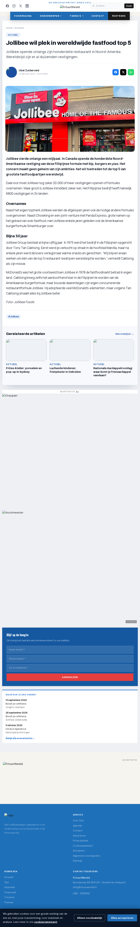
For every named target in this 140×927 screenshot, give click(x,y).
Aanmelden (70, 677)
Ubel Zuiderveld (29, 70)
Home (9, 27)
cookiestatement (45, 922)
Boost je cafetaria (16, 716)
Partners (119, 16)
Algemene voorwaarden (86, 855)
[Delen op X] (123, 72)
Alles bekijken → (124, 334)
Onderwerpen (51, 16)
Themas (8, 902)
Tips (6, 882)
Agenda (77, 825)
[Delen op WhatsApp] (131, 72)
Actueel (19, 27)
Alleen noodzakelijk (89, 918)
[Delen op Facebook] (115, 72)
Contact (98, 16)
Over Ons (78, 820)
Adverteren (79, 835)
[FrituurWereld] (70, 779)
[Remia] (70, 450)
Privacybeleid (80, 840)
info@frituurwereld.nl (85, 887)
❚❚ (77, 391)
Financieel (10, 892)
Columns (9, 897)
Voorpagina (23, 16)
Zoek (129, 5)
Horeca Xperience (16, 728)
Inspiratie (9, 887)
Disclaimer (79, 850)
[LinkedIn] (27, 6)
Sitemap (77, 860)
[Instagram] (14, 6)
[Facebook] (7, 6)
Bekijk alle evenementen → (20, 738)
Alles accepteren (122, 918)
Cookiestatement (83, 845)
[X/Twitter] (20, 6)
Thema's (76, 16)
